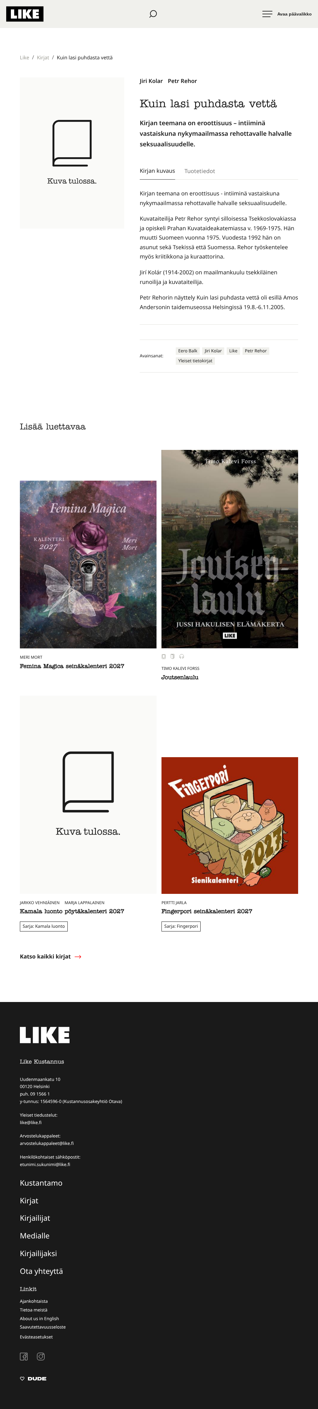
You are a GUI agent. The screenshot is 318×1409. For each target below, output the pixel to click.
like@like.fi (31, 1123)
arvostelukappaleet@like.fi (47, 1143)
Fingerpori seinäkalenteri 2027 (206, 912)
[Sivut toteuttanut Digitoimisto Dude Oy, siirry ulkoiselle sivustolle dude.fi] (33, 1379)
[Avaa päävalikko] (287, 14)
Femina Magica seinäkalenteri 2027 (72, 667)
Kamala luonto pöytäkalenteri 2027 (72, 912)
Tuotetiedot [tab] (199, 171)
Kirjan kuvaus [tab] (157, 170)
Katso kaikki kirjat (45, 956)
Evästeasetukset (36, 1337)
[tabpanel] (219, 250)
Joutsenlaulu (179, 678)
